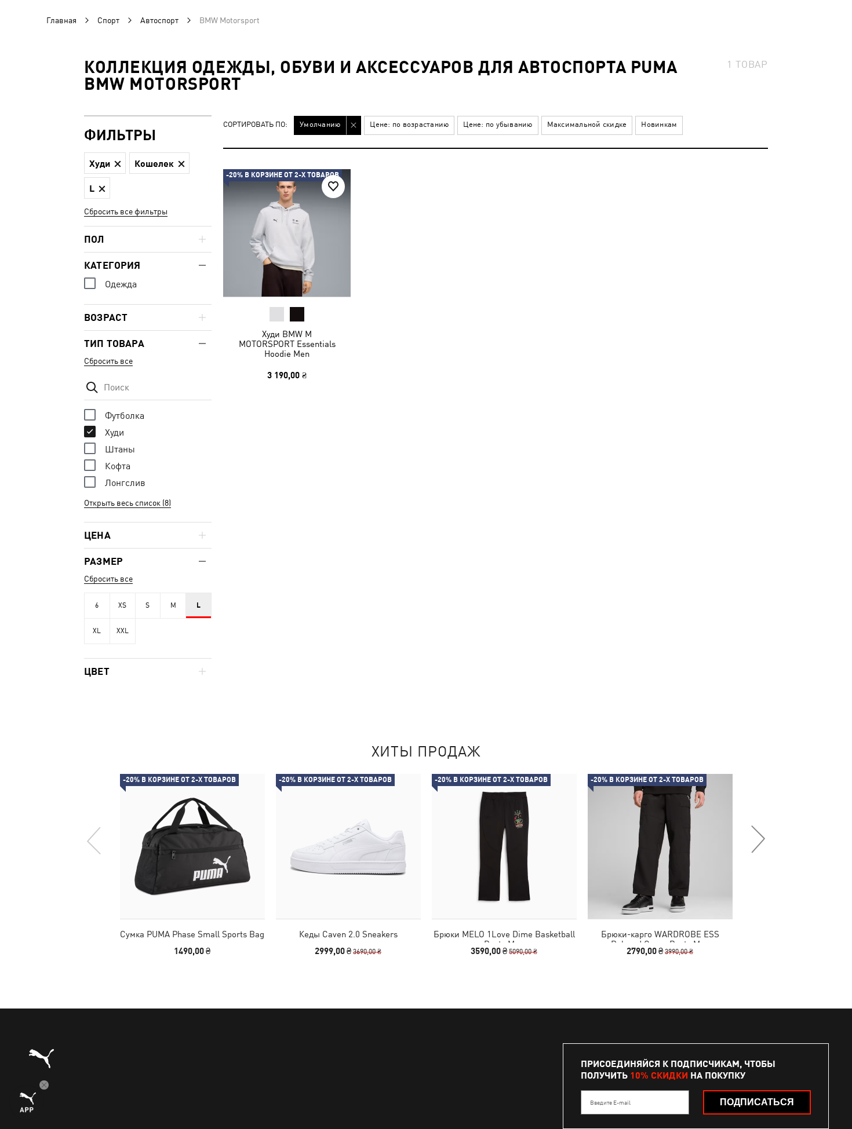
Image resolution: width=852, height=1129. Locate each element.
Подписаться (757, 1102)
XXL (122, 631)
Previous (94, 840)
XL (97, 631)
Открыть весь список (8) (127, 502)
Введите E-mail (610, 1102)
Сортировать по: (255, 125)
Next (757, 840)
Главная (61, 20)
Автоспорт (159, 20)
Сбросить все (108, 361)
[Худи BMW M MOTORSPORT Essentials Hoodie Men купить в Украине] (287, 233)
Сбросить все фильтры (126, 211)
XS (122, 605)
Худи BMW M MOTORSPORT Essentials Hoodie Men (287, 344)
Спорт (108, 20)
